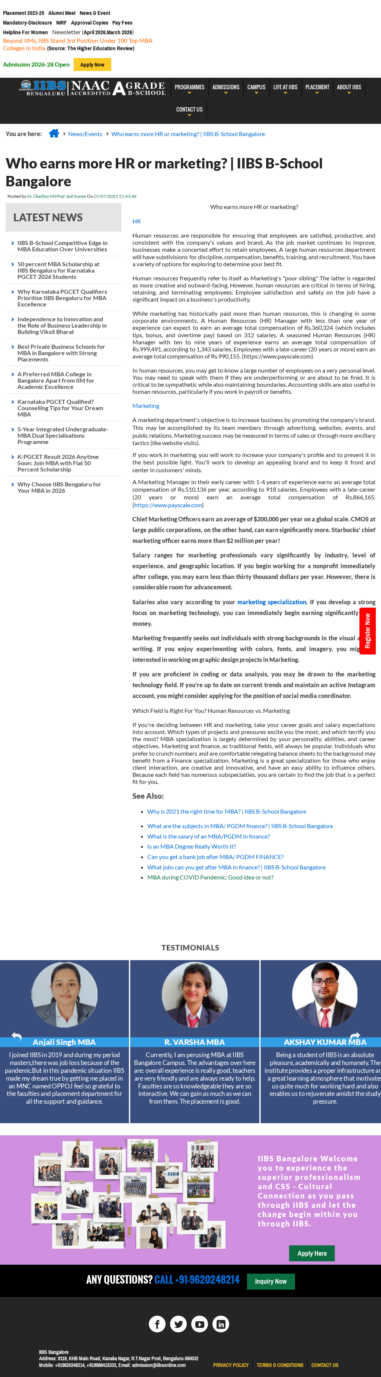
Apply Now (92, 64)
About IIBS (349, 87)
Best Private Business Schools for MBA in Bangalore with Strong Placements (61, 353)
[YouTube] (199, 1324)
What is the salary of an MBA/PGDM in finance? (208, 836)
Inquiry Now (270, 1281)
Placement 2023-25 (23, 13)
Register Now (367, 631)
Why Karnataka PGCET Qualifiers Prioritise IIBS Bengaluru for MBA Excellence (62, 298)
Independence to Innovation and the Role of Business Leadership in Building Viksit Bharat (62, 325)
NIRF (61, 22)
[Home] (54, 133)
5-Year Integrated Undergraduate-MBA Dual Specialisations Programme (63, 435)
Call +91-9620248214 (196, 1279)
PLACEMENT (317, 87)
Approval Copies (89, 22)
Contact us (325, 1365)
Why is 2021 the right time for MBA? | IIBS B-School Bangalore (226, 811)
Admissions (226, 87)
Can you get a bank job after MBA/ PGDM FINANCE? (215, 856)
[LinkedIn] (220, 1324)
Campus (256, 87)
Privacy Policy (231, 1365)
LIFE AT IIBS (285, 87)
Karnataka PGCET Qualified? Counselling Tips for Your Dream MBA (60, 408)
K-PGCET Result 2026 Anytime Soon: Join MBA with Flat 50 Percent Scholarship (58, 463)
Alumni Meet (62, 13)
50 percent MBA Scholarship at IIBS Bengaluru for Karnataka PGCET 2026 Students (58, 270)
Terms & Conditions (280, 1365)
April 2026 (95, 32)
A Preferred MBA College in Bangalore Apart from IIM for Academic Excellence (56, 380)
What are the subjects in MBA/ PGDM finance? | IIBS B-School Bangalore (240, 825)
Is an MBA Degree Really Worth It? (191, 846)
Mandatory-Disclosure (27, 22)
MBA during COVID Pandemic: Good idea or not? (210, 877)
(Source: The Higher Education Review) (90, 48)
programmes (190, 87)
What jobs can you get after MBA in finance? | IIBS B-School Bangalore (236, 867)
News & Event (95, 13)
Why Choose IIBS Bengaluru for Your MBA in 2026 (59, 487)
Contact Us (189, 109)
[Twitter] (178, 1324)
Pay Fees (122, 22)
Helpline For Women (25, 32)
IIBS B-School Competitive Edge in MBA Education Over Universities (62, 245)
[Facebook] (157, 1324)
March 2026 (119, 32)
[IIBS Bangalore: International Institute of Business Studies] (92, 87)
